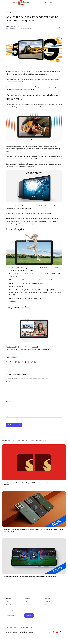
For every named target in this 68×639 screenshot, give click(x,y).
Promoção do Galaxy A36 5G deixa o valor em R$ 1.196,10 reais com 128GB (30, 576)
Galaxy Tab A (11, 347)
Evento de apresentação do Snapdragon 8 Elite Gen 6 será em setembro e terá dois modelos (32, 484)
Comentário (9, 381)
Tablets (14, 12)
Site (7, 416)
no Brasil (35, 347)
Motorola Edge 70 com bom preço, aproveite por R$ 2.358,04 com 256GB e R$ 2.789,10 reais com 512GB (33, 530)
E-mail (8, 409)
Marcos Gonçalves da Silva (12, 26)
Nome (8, 401)
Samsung (8, 12)
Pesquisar (29, 615)
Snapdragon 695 (23, 164)
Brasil (8, 357)
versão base (51, 79)
